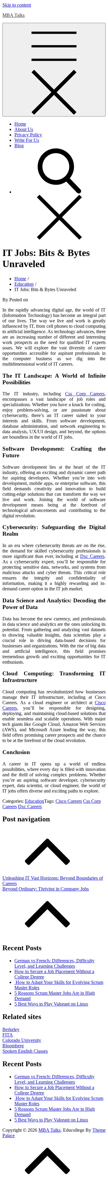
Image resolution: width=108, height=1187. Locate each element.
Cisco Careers (69, 801)
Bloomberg (13, 1045)
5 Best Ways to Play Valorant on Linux (51, 1003)
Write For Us (26, 140)
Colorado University (21, 1040)
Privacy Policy (28, 134)
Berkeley (11, 1029)
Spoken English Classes (25, 1051)
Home (20, 123)
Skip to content (16, 5)
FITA (7, 1034)
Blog (19, 145)
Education (34, 801)
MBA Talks (13, 15)
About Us (23, 129)
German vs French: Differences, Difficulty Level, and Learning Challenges (54, 963)
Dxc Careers (30, 806)
